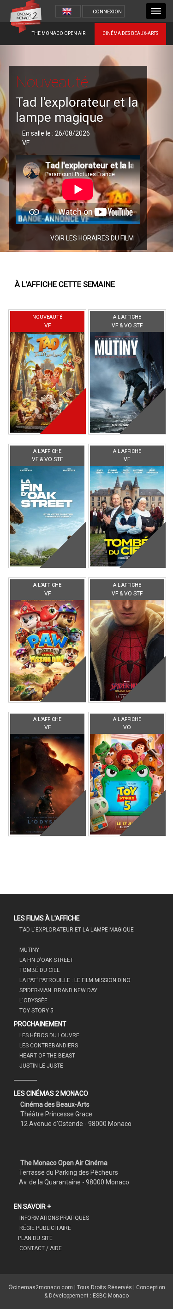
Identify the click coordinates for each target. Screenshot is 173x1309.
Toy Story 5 (36, 1010)
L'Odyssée (33, 1000)
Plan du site (35, 1238)
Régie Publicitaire (44, 1228)
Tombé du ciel (39, 970)
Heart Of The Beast (46, 1055)
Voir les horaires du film (92, 238)
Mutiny (28, 950)
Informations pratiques (53, 1218)
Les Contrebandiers (48, 1045)
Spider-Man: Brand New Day (57, 990)
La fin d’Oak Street (45, 960)
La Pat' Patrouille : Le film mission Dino (74, 980)
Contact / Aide (40, 1248)
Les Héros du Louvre (48, 1035)
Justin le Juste (40, 1066)
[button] (13, 148)
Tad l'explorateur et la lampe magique (76, 929)
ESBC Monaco (111, 1295)
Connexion (107, 12)
